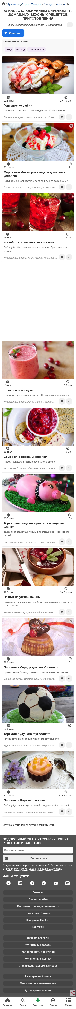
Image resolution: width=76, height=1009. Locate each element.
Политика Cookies (38, 913)
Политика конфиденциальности (38, 906)
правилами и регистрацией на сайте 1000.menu (33, 868)
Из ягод (20, 49)
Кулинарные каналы (38, 990)
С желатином (36, 49)
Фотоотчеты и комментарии (38, 983)
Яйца (9, 49)
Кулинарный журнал (38, 958)
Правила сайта (38, 899)
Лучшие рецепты (38, 937)
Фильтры (14, 33)
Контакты (38, 926)
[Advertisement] (38, 301)
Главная (38, 892)
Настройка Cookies (38, 920)
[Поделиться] (72, 993)
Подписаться (38, 858)
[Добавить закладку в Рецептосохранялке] (62, 117)
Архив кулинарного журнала (38, 965)
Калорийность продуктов (38, 951)
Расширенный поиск (38, 976)
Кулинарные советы (38, 944)
